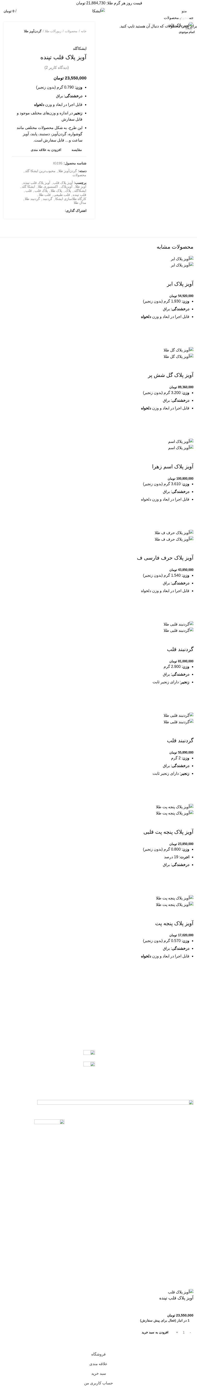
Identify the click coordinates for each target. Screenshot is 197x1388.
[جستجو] (6, 17)
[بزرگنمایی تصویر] (185, 21)
